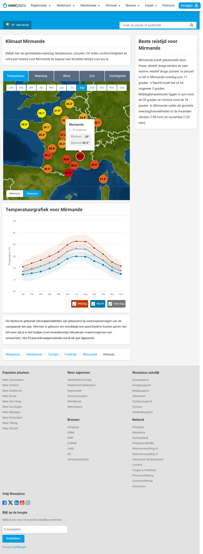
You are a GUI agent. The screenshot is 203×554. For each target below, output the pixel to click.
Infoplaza (73, 427)
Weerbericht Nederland (81, 385)
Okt (102, 87)
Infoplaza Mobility (143, 443)
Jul (71, 87)
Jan (11, 87)
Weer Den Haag (11, 401)
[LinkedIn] (16, 503)
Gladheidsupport (142, 412)
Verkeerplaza (140, 438)
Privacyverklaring (142, 475)
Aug (81, 87)
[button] (46, 117)
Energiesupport (141, 385)
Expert (149, 5)
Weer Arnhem (10, 385)
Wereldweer (88, 5)
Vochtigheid (117, 76)
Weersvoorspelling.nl (145, 454)
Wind (66, 76)
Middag (82, 303)
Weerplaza (138, 432)
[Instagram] (28, 503)
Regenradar (39, 5)
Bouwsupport (140, 380)
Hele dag (119, 303)
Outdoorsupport (142, 401)
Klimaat (112, 5)
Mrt (31, 87)
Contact (137, 407)
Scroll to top (196, 547)
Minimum (15, 193)
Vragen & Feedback (144, 470)
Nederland (64, 5)
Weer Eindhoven (12, 390)
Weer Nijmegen (11, 412)
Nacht (100, 303)
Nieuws (131, 5)
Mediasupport (140, 390)
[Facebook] (4, 503)
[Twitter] (10, 503)
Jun (61, 87)
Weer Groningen (12, 407)
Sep (92, 87)
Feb (21, 87)
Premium (168, 5)
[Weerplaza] (14, 5)
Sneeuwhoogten (77, 396)
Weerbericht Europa (79, 380)
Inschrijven (13, 538)
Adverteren (139, 396)
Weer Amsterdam (13, 380)
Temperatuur (16, 76)
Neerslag (41, 76)
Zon (92, 76)
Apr (41, 87)
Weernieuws (74, 407)
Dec (122, 87)
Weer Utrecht (10, 428)
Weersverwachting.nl (145, 448)
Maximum (32, 193)
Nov (112, 87)
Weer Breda (9, 396)
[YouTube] (22, 503)
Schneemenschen (78, 459)
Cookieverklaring (142, 481)
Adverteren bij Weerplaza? (148, 459)
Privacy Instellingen (14, 547)
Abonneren (139, 486)
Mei (51, 87)
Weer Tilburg (10, 423)
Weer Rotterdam (12, 417)
